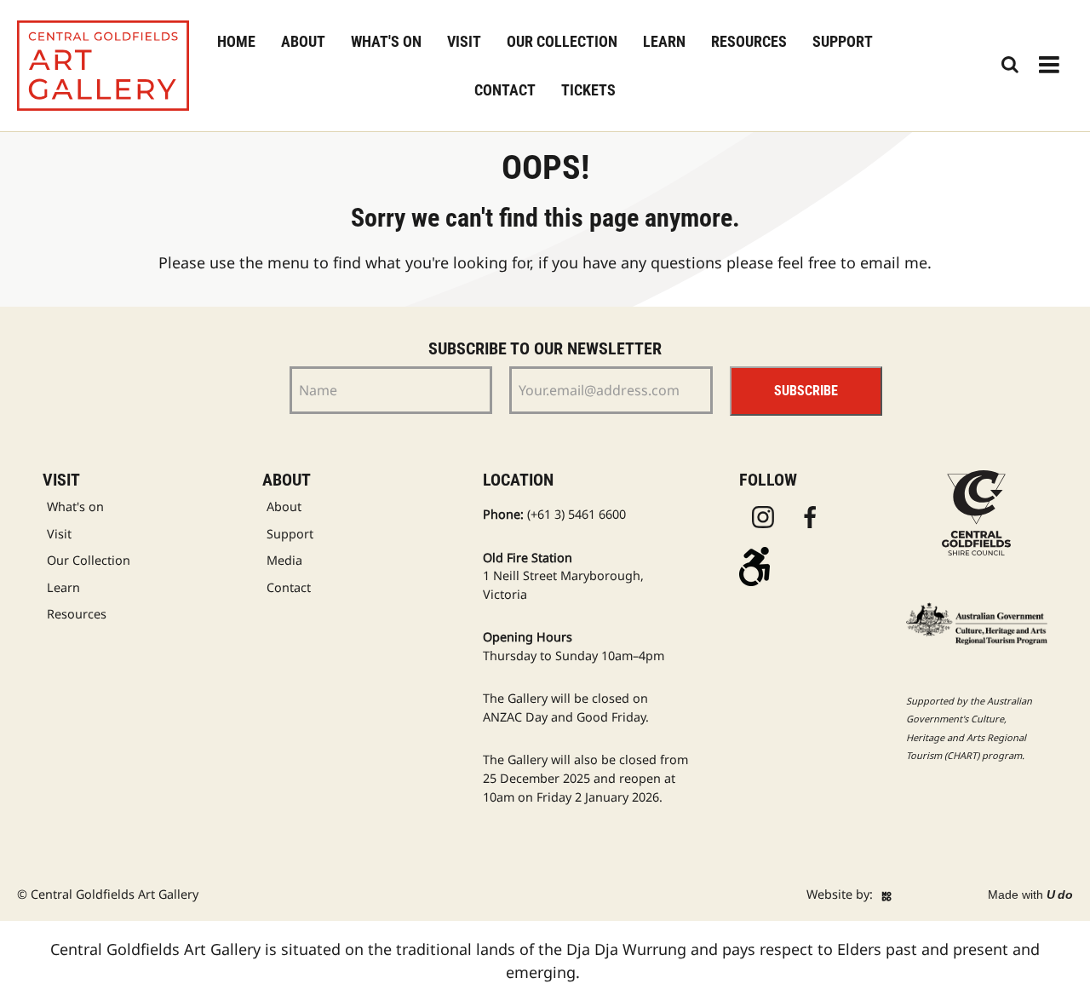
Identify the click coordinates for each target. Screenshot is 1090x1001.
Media (284, 560)
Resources (749, 41)
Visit (464, 41)
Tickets (588, 90)
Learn (664, 41)
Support (842, 41)
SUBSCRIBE (806, 391)
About (303, 41)
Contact (505, 90)
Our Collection (562, 41)
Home (236, 41)
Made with (1030, 894)
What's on (386, 41)
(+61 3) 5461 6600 (576, 514)
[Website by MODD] (886, 894)
